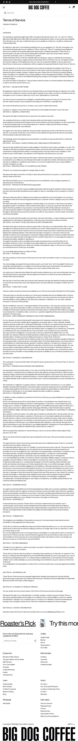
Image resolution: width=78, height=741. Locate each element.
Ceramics (44, 659)
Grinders (6, 667)
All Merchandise (46, 664)
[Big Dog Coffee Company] (39, 7)
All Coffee (44, 647)
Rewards (44, 694)
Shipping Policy (46, 706)
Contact (43, 691)
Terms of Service (46, 703)
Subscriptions (45, 645)
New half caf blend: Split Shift (39, 2)
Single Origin (45, 637)
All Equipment (8, 675)
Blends (43, 640)
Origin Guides (7, 684)
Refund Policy (45, 711)
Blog (4, 694)
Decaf (43, 642)
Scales (5, 672)
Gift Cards (44, 662)
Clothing (43, 657)
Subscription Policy (47, 713)
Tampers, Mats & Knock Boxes (13, 659)
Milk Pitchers (7, 662)
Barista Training (8, 691)
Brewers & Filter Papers (11, 657)
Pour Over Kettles (9, 664)
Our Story (44, 684)
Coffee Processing (9, 689)
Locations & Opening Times (50, 689)
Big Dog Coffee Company (25, 724)
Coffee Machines (9, 669)
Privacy (43, 708)
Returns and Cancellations (50, 716)
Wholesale (6, 703)
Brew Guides (7, 686)
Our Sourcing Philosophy (49, 686)
